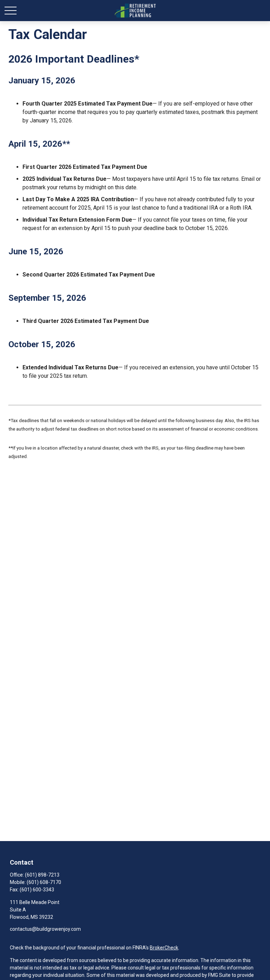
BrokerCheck (164, 947)
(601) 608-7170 (44, 882)
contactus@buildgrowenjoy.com (45, 929)
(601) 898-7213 (42, 875)
